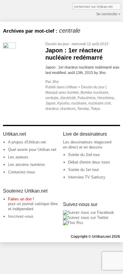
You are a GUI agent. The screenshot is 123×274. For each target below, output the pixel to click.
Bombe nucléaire (94, 92)
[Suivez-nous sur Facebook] (88, 212)
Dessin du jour (57, 44)
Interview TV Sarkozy (86, 177)
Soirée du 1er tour (83, 169)
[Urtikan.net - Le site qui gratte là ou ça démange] (24, 10)
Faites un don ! (21, 199)
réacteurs (68, 109)
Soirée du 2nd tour (84, 154)
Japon (50, 103)
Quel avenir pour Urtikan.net (32, 149)
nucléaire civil (99, 103)
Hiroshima (105, 98)
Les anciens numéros (26, 164)
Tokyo (95, 109)
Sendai (83, 109)
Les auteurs (18, 157)
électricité (68, 98)
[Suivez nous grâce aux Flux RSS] (73, 222)
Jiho (55, 82)
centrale (52, 98)
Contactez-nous (21, 172)
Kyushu (63, 103)
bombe (73, 92)
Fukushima (87, 98)
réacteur (52, 109)
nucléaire (79, 103)
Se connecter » (108, 14)
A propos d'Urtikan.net (27, 142)
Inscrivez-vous (20, 216)
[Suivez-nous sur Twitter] (85, 217)
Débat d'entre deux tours (89, 162)
